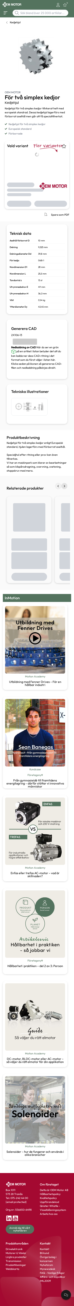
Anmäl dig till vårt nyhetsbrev (20, 1229)
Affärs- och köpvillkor (52, 1277)
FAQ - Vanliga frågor (52, 1273)
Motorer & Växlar (16, 1253)
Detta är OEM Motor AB (54, 1190)
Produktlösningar (16, 1265)
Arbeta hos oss (48, 1214)
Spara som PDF (60, 214)
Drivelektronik (14, 1249)
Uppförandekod (49, 1202)
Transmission (13, 1261)
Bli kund (44, 1253)
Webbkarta (12, 1269)
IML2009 (45, 1281)
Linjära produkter (16, 1257)
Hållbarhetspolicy (50, 1194)
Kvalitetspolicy (48, 1198)
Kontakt (44, 1249)
